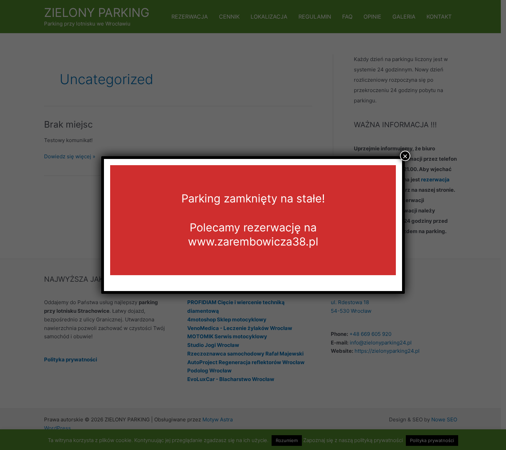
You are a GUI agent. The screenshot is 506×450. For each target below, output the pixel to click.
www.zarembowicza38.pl (253, 241)
